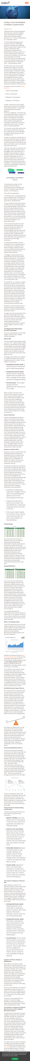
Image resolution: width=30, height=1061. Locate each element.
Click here (6, 1047)
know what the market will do (14, 656)
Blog (10, 29)
